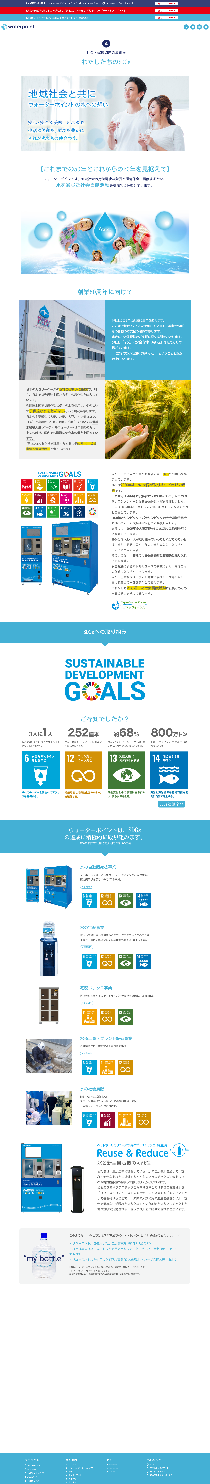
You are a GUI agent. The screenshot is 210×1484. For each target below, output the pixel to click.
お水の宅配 (32, 1469)
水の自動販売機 (33, 1465)
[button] (44, 1465)
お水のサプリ (32, 1477)
